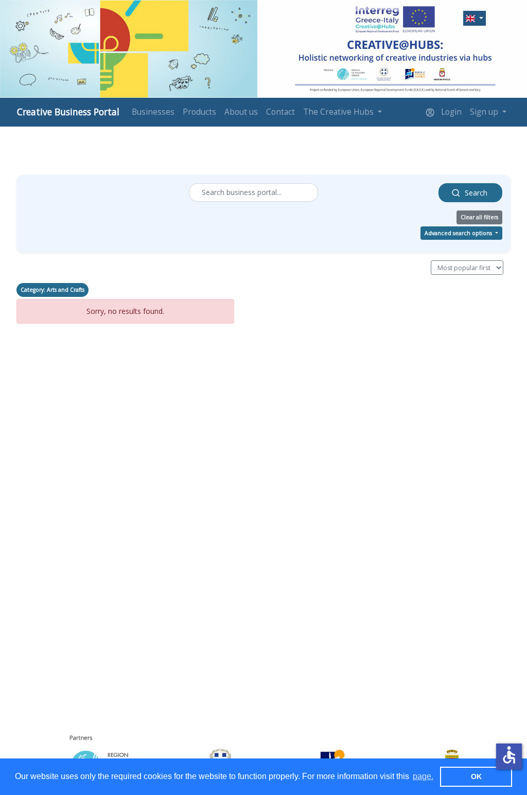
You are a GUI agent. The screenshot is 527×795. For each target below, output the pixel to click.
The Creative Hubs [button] (339, 112)
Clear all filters (479, 217)
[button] (474, 18)
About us (241, 112)
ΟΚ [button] (476, 776)
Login (450, 112)
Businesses (153, 112)
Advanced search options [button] (459, 233)
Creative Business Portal (68, 111)
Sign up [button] (485, 112)
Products (199, 112)
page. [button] (423, 776)
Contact (280, 112)
